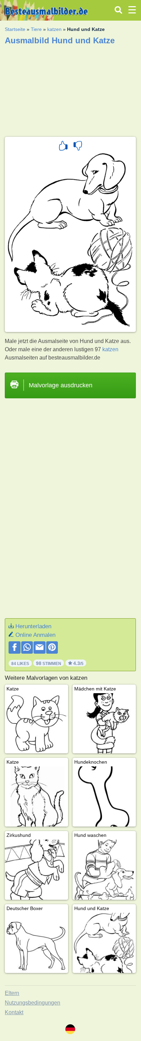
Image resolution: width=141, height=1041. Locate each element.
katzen (54, 29)
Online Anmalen (35, 635)
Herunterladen (33, 626)
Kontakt (14, 1012)
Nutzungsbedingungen (32, 1003)
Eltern (12, 993)
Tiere (36, 29)
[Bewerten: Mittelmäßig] (77, 146)
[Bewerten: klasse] (63, 146)
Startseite (15, 29)
